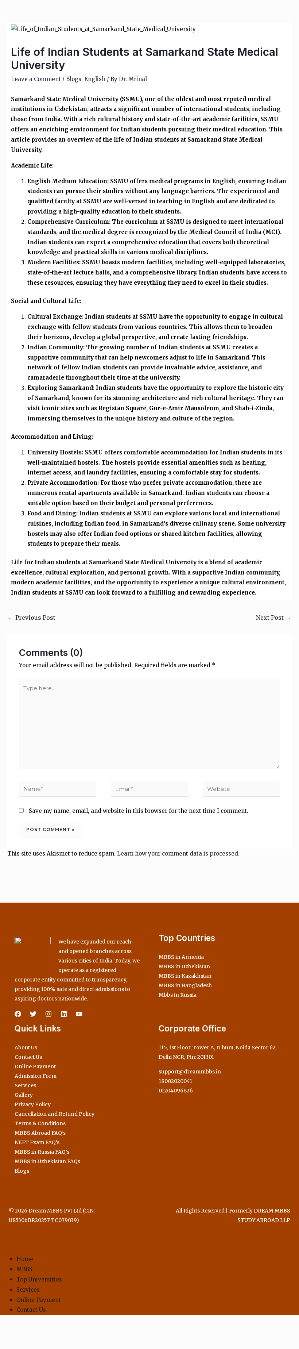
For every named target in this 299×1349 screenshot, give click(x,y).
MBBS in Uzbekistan (184, 966)
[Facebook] (18, 1014)
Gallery (24, 1095)
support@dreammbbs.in (190, 1071)
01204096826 (176, 1090)
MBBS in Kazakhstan (185, 976)
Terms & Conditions (40, 1123)
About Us (26, 1047)
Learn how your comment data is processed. (178, 853)
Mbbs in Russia (178, 995)
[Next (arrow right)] (23, 1343)
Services (25, 1085)
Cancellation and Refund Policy (54, 1114)
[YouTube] (79, 1014)
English (94, 79)
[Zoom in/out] (7, 1330)
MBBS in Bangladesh (185, 985)
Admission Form (36, 1076)
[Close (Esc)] (55, 1330)
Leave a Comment (36, 79)
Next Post (273, 617)
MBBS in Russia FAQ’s (42, 1152)
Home (24, 1259)
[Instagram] (48, 1014)
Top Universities (39, 1279)
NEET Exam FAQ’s (37, 1142)
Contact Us (28, 1057)
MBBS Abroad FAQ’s (40, 1133)
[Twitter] (33, 1014)
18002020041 (175, 1081)
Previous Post (31, 617)
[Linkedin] (64, 1014)
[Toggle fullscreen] (23, 1330)
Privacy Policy (33, 1104)
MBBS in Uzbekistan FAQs (47, 1161)
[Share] (39, 1330)
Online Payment (35, 1066)
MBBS (24, 1269)
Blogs (73, 79)
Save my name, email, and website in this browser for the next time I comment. (138, 810)
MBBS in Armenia (181, 957)
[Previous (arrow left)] (7, 1343)
